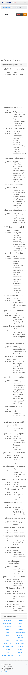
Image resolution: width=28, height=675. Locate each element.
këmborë (20, 630)
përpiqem (20, 649)
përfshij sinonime (8, 646)
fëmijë (20, 627)
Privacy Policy (4, 671)
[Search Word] (25, 14)
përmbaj (7, 649)
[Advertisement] (14, 36)
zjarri (20, 655)
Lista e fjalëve (9, 7)
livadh (7, 633)
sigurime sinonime (7, 655)
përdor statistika (20, 643)
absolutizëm (7, 621)
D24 (2, 7)
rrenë (7, 652)
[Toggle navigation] (25, 2)
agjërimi (20, 621)
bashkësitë (8, 627)
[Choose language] (19, 14)
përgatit (20, 646)
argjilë (20, 624)
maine (7, 640)
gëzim (7, 630)
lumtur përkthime (20, 633)
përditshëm (7, 643)
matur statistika (20, 640)
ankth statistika (7, 624)
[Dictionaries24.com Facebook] (26, 664)
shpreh (20, 652)
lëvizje (7, 635)
